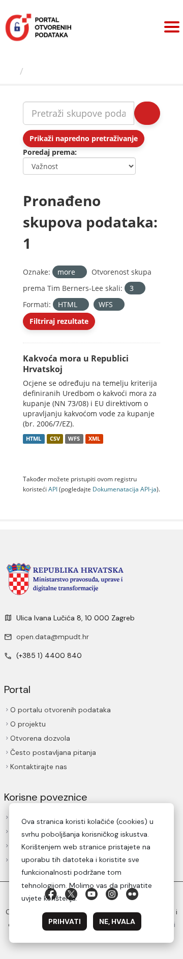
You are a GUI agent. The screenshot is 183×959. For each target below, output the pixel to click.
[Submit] (147, 113)
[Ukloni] (79, 272)
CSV (55, 438)
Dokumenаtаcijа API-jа (125, 489)
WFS (74, 438)
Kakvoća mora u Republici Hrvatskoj (76, 364)
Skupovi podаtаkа (69, 71)
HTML (33, 438)
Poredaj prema (49, 152)
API (52, 489)
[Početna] (11, 71)
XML (94, 438)
